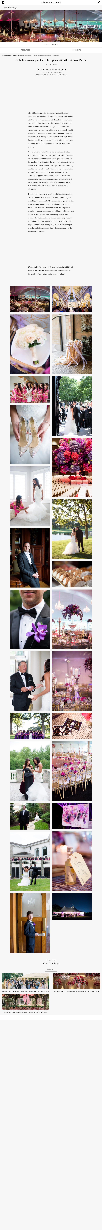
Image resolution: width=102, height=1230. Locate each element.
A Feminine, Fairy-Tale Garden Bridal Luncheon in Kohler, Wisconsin (25, 1012)
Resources (25, 50)
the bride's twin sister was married (53, 151)
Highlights (76, 50)
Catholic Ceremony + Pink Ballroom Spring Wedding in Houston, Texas (76, 991)
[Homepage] (51, 2)
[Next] (97, 28)
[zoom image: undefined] (30, 299)
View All (51, 969)
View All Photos (51, 45)
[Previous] (5, 28)
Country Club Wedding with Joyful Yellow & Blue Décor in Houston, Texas (25, 991)
